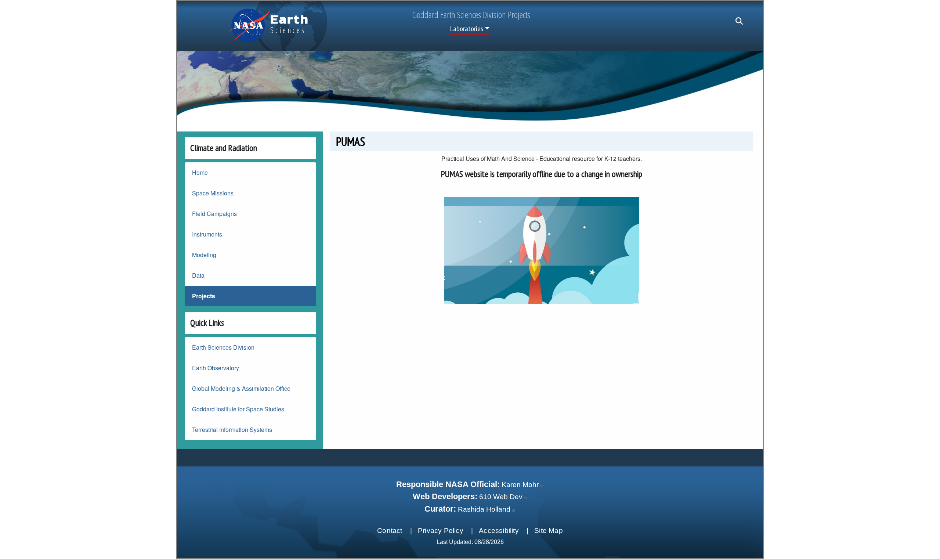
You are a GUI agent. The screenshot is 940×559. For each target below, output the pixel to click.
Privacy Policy (440, 530)
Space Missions (213, 193)
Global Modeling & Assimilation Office (241, 388)
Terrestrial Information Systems (232, 429)
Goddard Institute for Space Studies (238, 409)
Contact (389, 530)
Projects (203, 296)
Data (198, 275)
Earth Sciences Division (223, 347)
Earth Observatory (215, 368)
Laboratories (466, 28)
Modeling (204, 254)
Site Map (548, 530)
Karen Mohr (520, 484)
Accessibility (499, 530)
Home (200, 172)
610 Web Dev (501, 497)
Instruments (207, 234)
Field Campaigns (214, 213)
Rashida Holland (484, 509)
